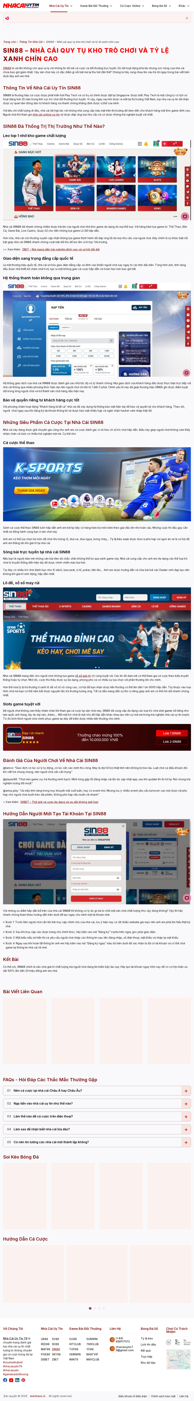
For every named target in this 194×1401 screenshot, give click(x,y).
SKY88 (56, 1354)
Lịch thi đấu (148, 1344)
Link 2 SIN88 (172, 741)
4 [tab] (104, 1308)
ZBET (55, 1359)
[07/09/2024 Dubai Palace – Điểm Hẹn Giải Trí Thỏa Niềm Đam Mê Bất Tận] (121, 1031)
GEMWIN (75, 1354)
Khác (182, 5)
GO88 (73, 1339)
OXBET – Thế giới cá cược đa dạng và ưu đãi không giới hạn (59, 802)
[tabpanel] (33, 1274)
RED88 (45, 1344)
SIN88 (56, 1349)
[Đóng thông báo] (187, 18)
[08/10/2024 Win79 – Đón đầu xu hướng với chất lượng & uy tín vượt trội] (73, 1031)
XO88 (55, 1344)
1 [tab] (90, 1308)
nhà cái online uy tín (46, 114)
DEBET (45, 1359)
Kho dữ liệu (148, 1362)
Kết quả (146, 1350)
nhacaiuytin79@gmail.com (125, 1348)
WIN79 (73, 1359)
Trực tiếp (146, 1356)
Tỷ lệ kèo (147, 1338)
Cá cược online (130, 5)
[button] (71, 5)
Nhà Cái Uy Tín (59, 5)
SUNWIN (92, 1339)
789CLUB (92, 1344)
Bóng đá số (159, 5)
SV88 (55, 1339)
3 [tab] (99, 1308)
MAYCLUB (92, 1359)
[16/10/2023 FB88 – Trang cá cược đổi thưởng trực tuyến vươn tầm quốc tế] (25, 1031)
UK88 (44, 1339)
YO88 (90, 1349)
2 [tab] (95, 1308)
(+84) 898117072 (123, 1340)
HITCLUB (75, 1344)
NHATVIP (92, 1354)
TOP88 (73, 1349)
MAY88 (45, 1349)
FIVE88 (45, 1354)
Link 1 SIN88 (172, 733)
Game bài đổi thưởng (94, 5)
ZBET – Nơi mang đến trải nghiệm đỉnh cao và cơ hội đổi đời (61, 249)
